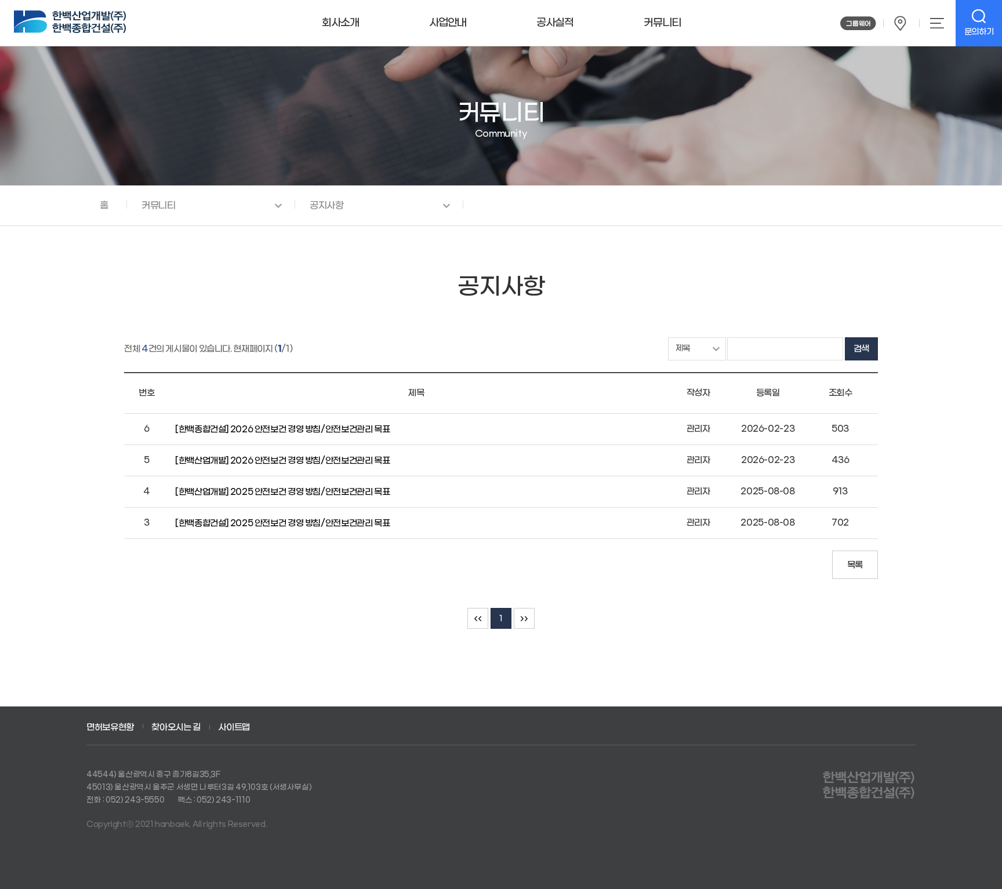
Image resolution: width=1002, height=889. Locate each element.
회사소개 (340, 23)
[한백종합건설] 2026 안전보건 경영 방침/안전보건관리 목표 (283, 429)
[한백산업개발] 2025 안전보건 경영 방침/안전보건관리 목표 (283, 492)
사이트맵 (936, 23)
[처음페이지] (477, 618)
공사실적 (554, 23)
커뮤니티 (662, 23)
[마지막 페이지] (524, 618)
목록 (855, 565)
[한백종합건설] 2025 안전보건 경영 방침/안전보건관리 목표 (283, 523)
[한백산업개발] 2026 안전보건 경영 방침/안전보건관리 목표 (283, 461)
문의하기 (979, 32)
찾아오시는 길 (900, 23)
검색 (861, 349)
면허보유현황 (110, 727)
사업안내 (447, 23)
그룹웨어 (858, 23)
